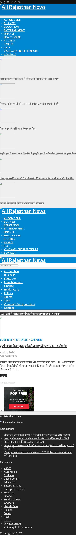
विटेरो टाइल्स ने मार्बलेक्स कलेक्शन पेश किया (18, 128)
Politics (9, 40)
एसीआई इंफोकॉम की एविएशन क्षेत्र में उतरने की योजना (22, 203)
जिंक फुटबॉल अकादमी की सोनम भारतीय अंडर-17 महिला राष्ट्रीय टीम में (29, 103)
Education (11, 26)
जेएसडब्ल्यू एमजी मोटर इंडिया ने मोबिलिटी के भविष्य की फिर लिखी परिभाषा (29, 78)
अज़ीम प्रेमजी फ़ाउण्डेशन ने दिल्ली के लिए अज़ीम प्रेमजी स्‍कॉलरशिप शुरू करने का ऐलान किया (38, 153)
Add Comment (8, 355)
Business (10, 23)
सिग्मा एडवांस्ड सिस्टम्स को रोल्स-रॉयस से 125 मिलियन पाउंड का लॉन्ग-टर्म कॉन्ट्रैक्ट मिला (37, 178)
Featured (21, 339)
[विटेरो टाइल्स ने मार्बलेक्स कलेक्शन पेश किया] (7, 122)
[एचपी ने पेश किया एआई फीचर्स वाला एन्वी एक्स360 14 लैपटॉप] (15, 336)
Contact (10, 54)
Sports (8, 44)
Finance (9, 33)
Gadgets (36, 339)
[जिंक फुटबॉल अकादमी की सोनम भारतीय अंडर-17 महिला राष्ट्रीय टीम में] (7, 97)
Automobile (12, 20)
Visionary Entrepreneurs (21, 51)
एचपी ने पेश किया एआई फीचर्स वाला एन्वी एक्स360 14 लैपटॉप (33, 346)
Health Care (12, 37)
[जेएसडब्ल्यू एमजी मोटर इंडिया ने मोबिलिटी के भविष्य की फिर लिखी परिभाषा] (7, 72)
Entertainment (14, 30)
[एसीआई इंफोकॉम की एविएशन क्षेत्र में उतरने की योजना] (7, 196)
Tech (7, 47)
